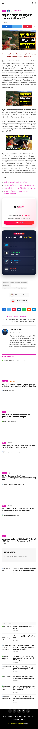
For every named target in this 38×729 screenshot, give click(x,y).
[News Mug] (19, 3)
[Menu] (3, 3)
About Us (11, 716)
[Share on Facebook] (7, 26)
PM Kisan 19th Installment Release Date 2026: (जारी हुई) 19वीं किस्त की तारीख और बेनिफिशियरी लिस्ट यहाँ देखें (23, 647)
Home (4, 716)
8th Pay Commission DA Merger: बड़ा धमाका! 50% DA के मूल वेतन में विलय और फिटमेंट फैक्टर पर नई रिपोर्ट (19, 478)
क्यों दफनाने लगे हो (7, 285)
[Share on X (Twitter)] (17, 26)
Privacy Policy (28, 716)
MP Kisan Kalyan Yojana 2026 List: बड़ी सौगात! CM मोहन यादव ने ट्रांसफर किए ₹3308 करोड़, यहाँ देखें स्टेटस (24, 658)
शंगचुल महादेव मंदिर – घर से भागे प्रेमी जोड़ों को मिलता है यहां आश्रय (20, 188)
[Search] (35, 3)
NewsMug (26, 723)
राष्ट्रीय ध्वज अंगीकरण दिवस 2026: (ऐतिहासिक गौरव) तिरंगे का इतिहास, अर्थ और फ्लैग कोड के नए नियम (23, 698)
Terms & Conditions (19, 719)
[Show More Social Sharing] (34, 26)
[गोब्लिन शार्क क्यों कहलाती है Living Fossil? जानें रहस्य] (7, 638)
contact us (19, 716)
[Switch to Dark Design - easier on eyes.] (32, 3)
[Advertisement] (19, 598)
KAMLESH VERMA (16, 11)
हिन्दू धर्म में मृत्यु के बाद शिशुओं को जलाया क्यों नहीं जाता (14, 288)
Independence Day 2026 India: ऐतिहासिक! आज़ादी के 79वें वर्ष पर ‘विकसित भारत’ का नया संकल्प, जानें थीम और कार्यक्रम (19, 541)
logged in (13, 556)
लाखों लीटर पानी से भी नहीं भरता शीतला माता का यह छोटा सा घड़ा (19, 185)
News (3, 10)
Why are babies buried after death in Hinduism (15, 282)
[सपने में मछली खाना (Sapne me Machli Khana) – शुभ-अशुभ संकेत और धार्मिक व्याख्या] (7, 679)
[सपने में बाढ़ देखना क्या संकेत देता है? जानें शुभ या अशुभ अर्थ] (7, 628)
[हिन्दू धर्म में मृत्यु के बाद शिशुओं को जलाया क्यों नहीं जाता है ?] (19, 40)
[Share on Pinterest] (27, 26)
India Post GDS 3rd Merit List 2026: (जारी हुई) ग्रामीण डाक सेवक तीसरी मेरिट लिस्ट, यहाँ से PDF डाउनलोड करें (24, 688)
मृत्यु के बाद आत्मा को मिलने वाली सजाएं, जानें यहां (15, 182)
